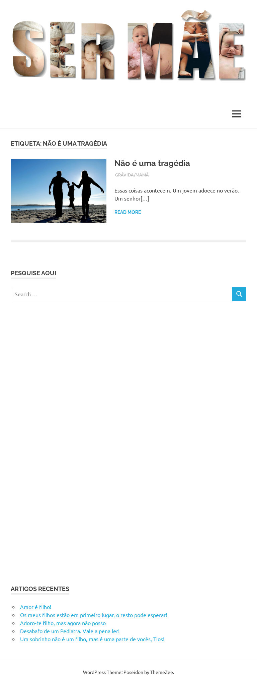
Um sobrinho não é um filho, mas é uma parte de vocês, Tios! (92, 638)
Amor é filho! (35, 606)
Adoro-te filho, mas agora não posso (63, 622)
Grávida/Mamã (132, 174)
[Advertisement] (61, 441)
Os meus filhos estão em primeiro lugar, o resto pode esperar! (93, 614)
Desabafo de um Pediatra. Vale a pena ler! (69, 630)
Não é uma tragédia (152, 163)
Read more (127, 212)
